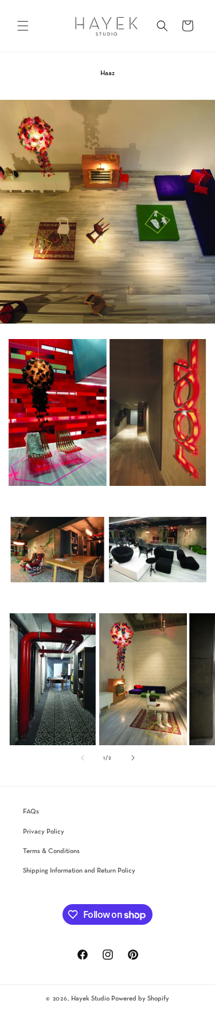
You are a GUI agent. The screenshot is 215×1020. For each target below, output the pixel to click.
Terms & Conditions (51, 851)
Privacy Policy (43, 831)
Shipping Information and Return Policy (79, 870)
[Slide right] (133, 757)
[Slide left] (82, 757)
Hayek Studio (90, 998)
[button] (23, 25)
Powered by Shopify (140, 998)
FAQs (31, 811)
